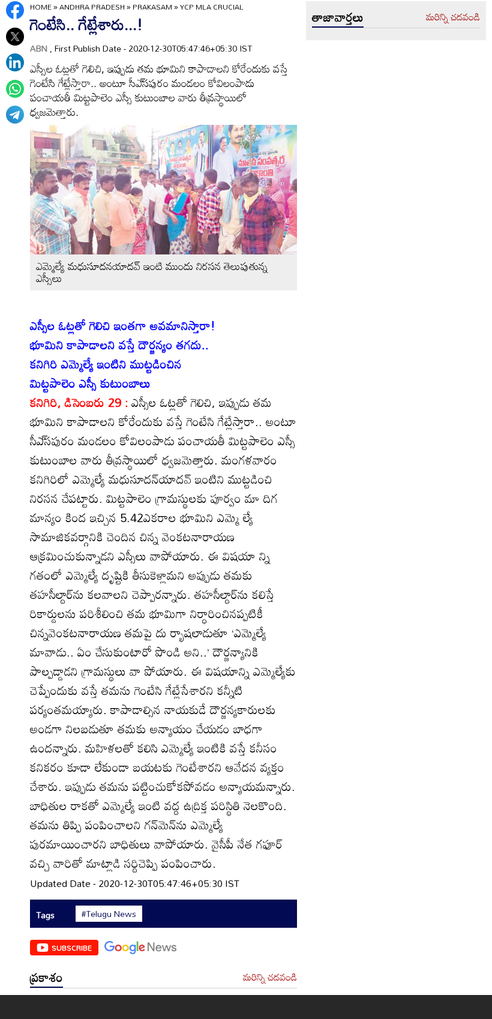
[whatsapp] (15, 89)
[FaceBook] (15, 10)
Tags (45, 914)
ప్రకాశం (46, 977)
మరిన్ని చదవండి (270, 977)
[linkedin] (15, 62)
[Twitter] (15, 37)
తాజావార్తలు (338, 16)
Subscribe (72, 947)
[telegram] (15, 115)
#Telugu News (109, 914)
